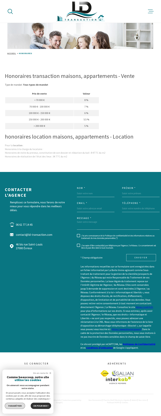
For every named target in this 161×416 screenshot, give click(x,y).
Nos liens (142, 400)
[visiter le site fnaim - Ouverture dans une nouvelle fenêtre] (104, 373)
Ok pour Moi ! (40, 405)
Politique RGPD (113, 402)
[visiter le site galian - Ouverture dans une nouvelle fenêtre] (122, 373)
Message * (84, 218)
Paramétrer (15, 405)
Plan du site (108, 400)
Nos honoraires (95, 400)
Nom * (81, 188)
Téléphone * (131, 203)
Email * (82, 203)
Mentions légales (122, 400)
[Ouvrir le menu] (151, 11)
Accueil (11, 53)
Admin (134, 400)
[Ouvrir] (10, 11)
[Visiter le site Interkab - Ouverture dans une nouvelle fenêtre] (118, 380)
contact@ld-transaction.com (34, 235)
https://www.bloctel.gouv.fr (126, 329)
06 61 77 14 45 (24, 224)
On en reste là (40, 373)
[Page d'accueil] (80, 11)
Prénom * (129, 188)
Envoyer (140, 257)
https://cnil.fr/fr (144, 307)
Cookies (124, 402)
